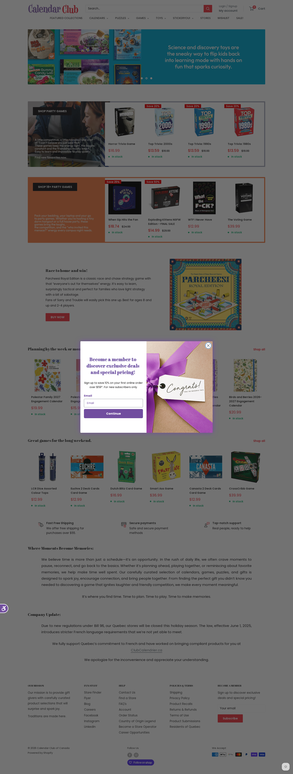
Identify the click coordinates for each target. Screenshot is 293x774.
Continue (113, 413)
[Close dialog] (208, 346)
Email (88, 396)
